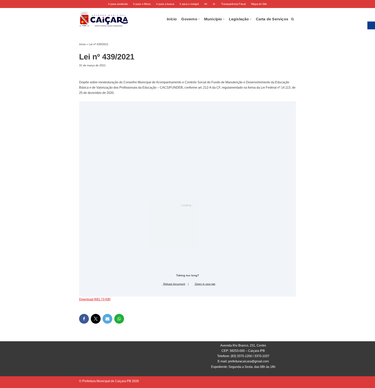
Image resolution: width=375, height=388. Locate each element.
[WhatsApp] (119, 319)
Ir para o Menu (142, 3)
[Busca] (292, 19)
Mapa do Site (259, 3)
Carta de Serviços (272, 19)
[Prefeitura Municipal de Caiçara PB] (103, 19)
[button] (199, 19)
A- (214, 3)
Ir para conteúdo (118, 3)
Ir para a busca (165, 3)
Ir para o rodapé (189, 3)
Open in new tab (204, 284)
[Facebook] (84, 319)
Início (172, 19)
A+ (205, 3)
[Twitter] (96, 319)
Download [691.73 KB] (94, 299)
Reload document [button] (173, 284)
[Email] (107, 319)
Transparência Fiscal (233, 3)
